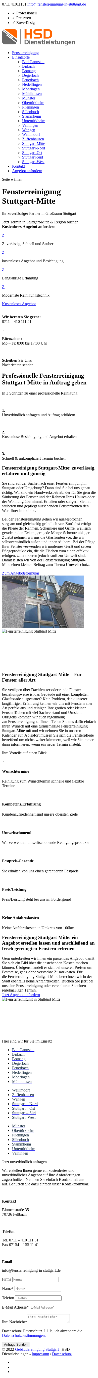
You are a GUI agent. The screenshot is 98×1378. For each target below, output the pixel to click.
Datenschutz (12, 1331)
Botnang (29, 71)
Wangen (28, 130)
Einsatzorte (21, 57)
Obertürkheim (33, 102)
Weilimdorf (31, 134)
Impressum (40, 1354)
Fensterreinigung (25, 52)
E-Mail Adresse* (15, 1307)
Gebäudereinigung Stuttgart (37, 1349)
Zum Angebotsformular (20, 573)
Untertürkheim (33, 121)
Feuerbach (30, 80)
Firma (6, 1279)
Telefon (8, 1298)
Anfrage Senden (15, 1344)
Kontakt (18, 166)
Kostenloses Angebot (19, 304)
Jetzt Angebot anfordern (21, 995)
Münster (28, 98)
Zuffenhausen (33, 139)
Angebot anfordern (27, 171)
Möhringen (31, 89)
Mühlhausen (32, 93)
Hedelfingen (32, 84)
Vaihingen (30, 125)
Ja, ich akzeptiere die (42, 1333)
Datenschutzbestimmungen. (24, 1335)
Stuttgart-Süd (32, 157)
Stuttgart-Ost (32, 152)
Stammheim (31, 116)
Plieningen (30, 107)
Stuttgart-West (33, 162)
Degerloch (30, 75)
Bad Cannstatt (33, 62)
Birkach (28, 66)
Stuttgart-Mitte (33, 143)
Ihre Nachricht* (14, 1322)
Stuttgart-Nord (33, 148)
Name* (8, 1288)
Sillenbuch (30, 112)
